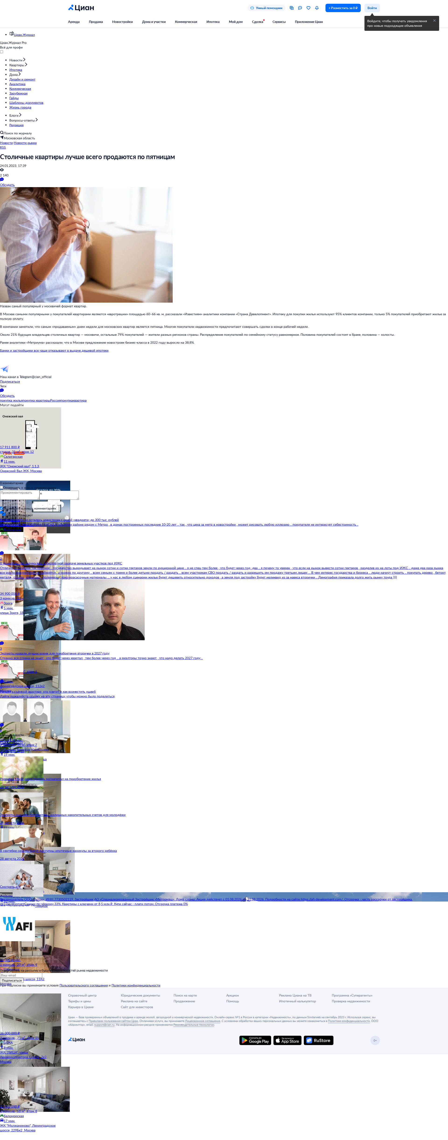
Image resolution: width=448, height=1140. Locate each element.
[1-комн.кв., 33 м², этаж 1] (28, 645)
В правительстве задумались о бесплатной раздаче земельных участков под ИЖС (61, 563)
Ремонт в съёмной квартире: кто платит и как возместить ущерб (48, 691)
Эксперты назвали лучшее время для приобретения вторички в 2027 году (54, 653)
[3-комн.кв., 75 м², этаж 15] (28, 1012)
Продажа (96, 21)
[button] (434, 20)
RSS (3, 147)
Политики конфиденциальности (136, 985)
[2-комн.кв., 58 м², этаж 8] (28, 1085)
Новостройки (122, 21)
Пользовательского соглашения (84, 985)
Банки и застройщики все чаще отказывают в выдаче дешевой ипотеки (54, 350)
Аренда (74, 21)
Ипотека (213, 21)
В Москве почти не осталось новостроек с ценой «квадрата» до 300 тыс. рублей (59, 520)
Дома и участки (154, 21)
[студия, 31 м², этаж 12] (28, 426)
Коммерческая (186, 21)
